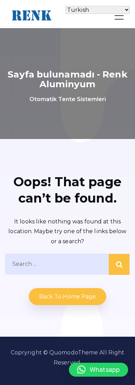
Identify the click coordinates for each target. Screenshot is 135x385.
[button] (98, 370)
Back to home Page (67, 296)
